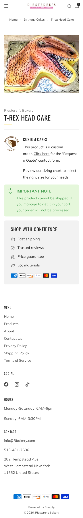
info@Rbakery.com (19, 440)
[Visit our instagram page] (17, 384)
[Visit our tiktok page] (27, 384)
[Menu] (6, 6)
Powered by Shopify (41, 507)
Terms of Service (17, 360)
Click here (42, 153)
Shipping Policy (16, 353)
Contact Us (13, 338)
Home (9, 316)
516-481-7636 (16, 450)
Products (11, 324)
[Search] (69, 6)
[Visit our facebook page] (6, 384)
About (9, 331)
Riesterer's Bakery (18, 110)
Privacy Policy (15, 345)
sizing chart (52, 170)
